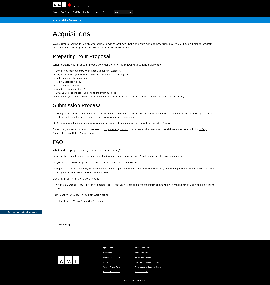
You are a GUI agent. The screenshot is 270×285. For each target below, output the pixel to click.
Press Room (108, 252)
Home (55, 12)
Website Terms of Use (111, 272)
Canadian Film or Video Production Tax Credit (79, 201)
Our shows (65, 12)
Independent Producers (112, 257)
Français (86, 6)
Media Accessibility (142, 252)
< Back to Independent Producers (21, 212)
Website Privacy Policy (112, 267)
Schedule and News (91, 12)
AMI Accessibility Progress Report (148, 267)
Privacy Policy (130, 280)
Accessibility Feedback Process (147, 262)
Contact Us (107, 12)
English (76, 6)
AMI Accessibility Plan (143, 257)
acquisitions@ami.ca (160, 123)
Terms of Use (142, 280)
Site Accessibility (141, 272)
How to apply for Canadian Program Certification (81, 194)
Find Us (76, 12)
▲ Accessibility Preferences (67, 20)
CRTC (105, 262)
